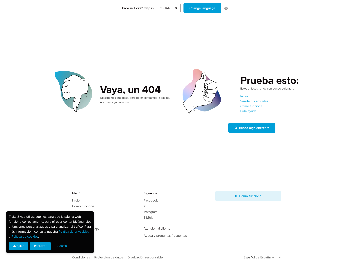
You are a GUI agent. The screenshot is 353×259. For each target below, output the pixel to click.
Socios (77, 235)
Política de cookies (24, 236)
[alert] (50, 232)
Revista (77, 223)
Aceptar (18, 246)
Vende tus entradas (254, 101)
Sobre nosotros (83, 218)
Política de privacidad (74, 232)
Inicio (244, 96)
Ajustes (62, 246)
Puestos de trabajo (85, 229)
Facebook (151, 200)
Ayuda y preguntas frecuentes (165, 236)
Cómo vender (82, 212)
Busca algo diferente (254, 128)
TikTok (148, 218)
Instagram (151, 212)
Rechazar (40, 246)
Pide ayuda (248, 111)
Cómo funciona (251, 106)
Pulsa (76, 240)
